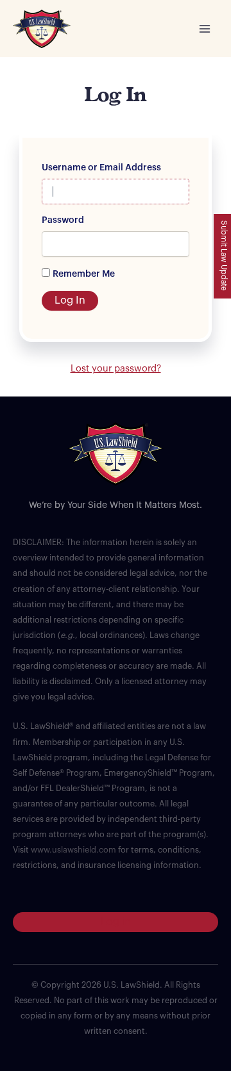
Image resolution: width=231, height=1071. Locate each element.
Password (63, 220)
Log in (116, 922)
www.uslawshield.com (73, 850)
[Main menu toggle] (204, 28)
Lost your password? (116, 368)
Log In (70, 300)
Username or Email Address (101, 167)
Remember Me (84, 274)
